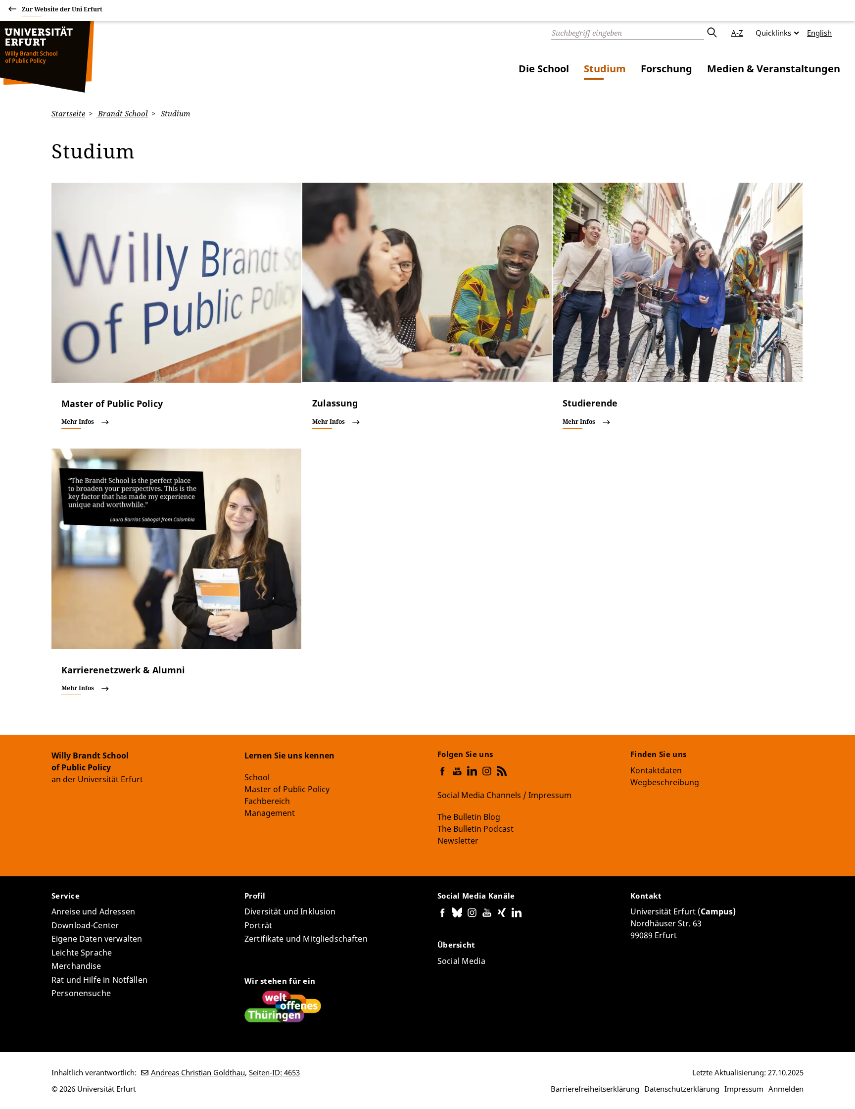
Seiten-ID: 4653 (274, 1072)
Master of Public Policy (287, 789)
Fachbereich (267, 801)
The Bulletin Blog (468, 816)
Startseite (68, 113)
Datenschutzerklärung (681, 1089)
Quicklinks (773, 33)
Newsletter (457, 840)
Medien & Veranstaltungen (773, 68)
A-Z (737, 33)
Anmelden (786, 1089)
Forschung (666, 68)
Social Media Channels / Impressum (504, 795)
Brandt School (122, 113)
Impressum (743, 1089)
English (819, 33)
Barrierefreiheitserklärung (595, 1089)
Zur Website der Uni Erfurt (62, 9)
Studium (605, 68)
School (257, 777)
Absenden (711, 32)
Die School (544, 68)
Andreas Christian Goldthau (198, 1072)
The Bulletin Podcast (475, 828)
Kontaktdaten (656, 770)
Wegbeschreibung (664, 782)
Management (269, 812)
